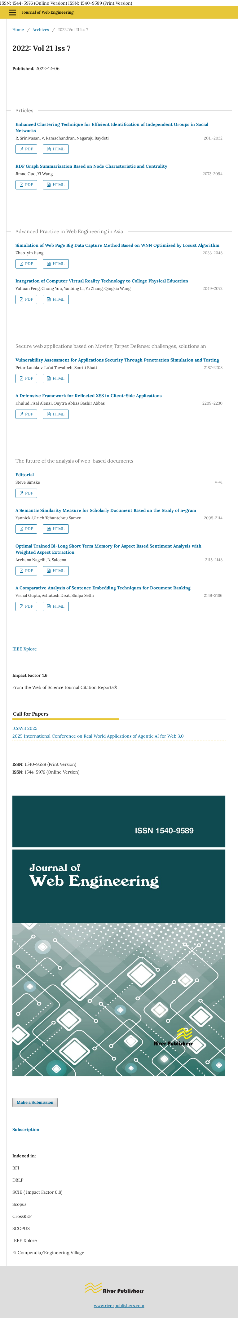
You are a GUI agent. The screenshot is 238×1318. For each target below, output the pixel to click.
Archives (41, 29)
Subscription (25, 1129)
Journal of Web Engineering (47, 12)
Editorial (24, 474)
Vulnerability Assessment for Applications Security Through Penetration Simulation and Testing (117, 360)
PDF (28, 149)
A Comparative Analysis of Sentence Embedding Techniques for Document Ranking (103, 588)
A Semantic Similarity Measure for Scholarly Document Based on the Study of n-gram (105, 510)
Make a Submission (35, 1102)
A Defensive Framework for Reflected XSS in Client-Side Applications (88, 395)
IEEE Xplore (24, 649)
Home (18, 29)
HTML (58, 149)
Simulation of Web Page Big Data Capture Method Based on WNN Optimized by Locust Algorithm (117, 245)
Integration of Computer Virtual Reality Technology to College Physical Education (101, 281)
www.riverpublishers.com (119, 1305)
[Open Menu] (12, 12)
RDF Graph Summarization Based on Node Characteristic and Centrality (91, 166)
